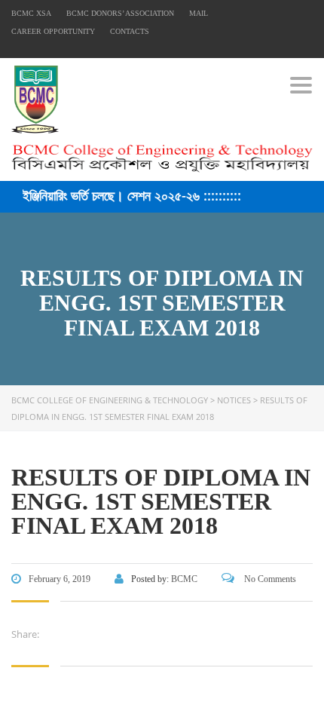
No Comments (269, 579)
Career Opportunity (53, 31)
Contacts (129, 31)
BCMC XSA (31, 13)
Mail (198, 13)
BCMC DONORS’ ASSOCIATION (120, 13)
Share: (25, 634)
